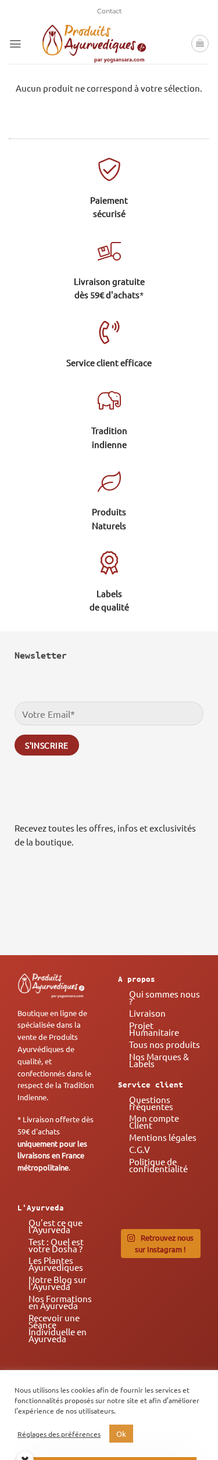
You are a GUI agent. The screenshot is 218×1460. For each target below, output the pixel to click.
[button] (15, 43)
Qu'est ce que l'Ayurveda (55, 1226)
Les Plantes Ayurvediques (55, 1264)
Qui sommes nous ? (164, 997)
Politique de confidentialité (158, 1165)
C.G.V (139, 1149)
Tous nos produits (164, 1044)
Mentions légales (162, 1137)
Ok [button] (121, 1434)
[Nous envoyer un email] (187, 910)
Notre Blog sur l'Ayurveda (57, 1283)
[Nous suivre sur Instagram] (154, 910)
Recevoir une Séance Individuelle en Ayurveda (57, 1328)
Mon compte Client (154, 1121)
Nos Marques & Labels (159, 1060)
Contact (109, 11)
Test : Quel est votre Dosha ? (56, 1245)
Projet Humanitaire (154, 1029)
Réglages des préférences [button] (59, 1434)
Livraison (147, 1012)
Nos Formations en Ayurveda (60, 1302)
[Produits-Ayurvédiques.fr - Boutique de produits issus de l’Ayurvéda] (94, 43)
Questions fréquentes (151, 1103)
